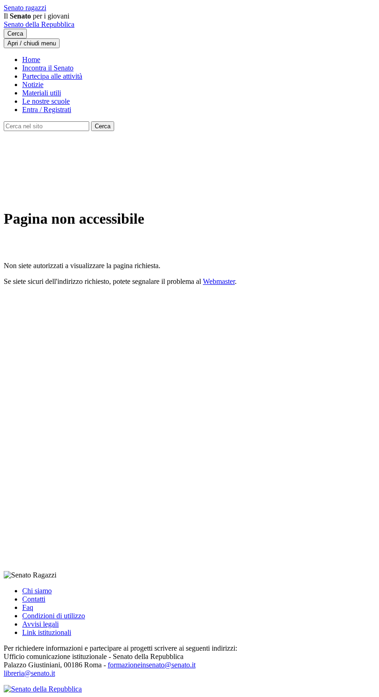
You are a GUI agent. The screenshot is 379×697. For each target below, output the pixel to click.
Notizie (32, 84)
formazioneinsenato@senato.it (152, 665)
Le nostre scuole (46, 101)
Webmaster (219, 281)
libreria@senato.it (29, 673)
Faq (27, 607)
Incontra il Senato (47, 68)
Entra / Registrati (46, 109)
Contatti (33, 599)
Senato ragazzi (25, 8)
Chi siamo (37, 591)
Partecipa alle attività (52, 76)
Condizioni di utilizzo (53, 616)
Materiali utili (41, 93)
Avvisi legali (40, 624)
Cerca (15, 33)
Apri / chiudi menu (31, 43)
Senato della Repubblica (39, 24)
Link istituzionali (46, 632)
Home (31, 59)
